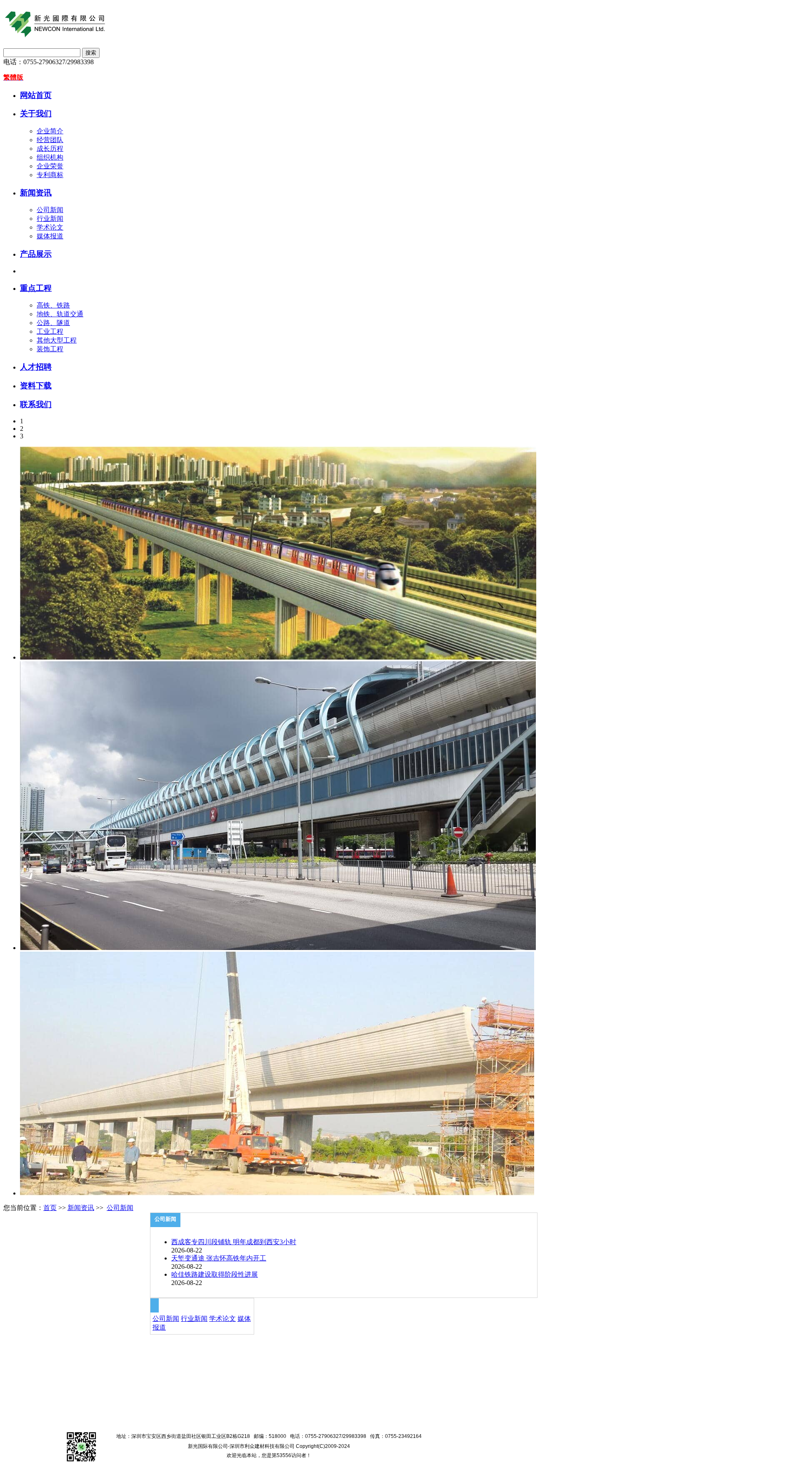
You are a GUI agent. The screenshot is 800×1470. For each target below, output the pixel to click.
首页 (50, 1207)
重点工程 (36, 288)
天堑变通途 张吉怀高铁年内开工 (218, 1258)
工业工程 (50, 331)
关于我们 (36, 113)
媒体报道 (50, 236)
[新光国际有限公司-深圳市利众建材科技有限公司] (400, 24)
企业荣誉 (50, 166)
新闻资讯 (36, 192)
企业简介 (50, 131)
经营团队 (50, 139)
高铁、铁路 (53, 305)
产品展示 (36, 254)
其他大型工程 (57, 340)
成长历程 (50, 148)
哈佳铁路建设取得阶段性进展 (214, 1274)
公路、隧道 (53, 322)
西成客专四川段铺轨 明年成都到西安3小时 (233, 1241)
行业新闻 (50, 218)
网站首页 (36, 95)
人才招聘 (36, 366)
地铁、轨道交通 (60, 314)
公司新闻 (50, 209)
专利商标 (50, 174)
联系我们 (36, 404)
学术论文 (50, 227)
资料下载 (36, 385)
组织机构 (50, 157)
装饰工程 (50, 348)
